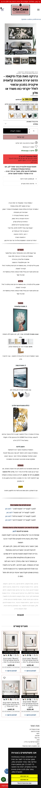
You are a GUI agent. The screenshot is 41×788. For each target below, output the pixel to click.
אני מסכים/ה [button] (24, 776)
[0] (2, 9)
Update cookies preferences (31, 19)
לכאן (14, 531)
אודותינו (37, 736)
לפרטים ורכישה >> (30, 671)
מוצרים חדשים (35, 731)
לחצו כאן (8, 509)
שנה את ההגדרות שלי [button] (24, 783)
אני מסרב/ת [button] (24, 779)
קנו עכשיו (20, 137)
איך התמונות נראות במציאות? (30, 746)
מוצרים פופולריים (34, 729)
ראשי (37, 733)
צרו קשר (36, 738)
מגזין (38, 740)
